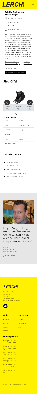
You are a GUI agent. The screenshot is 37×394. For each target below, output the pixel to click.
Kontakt (5, 331)
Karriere (5, 327)
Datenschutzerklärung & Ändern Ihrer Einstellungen (12, 63)
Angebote (6, 319)
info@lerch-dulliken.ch (10, 251)
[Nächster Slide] (30, 102)
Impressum (21, 319)
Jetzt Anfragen (10, 255)
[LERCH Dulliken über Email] (5, 306)
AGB (19, 327)
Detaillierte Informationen (28, 63)
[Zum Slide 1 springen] (16, 114)
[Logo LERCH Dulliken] (13, 4)
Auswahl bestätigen (12, 68)
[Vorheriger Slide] (7, 102)
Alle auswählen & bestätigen (15, 72)
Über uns (6, 323)
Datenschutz (22, 323)
